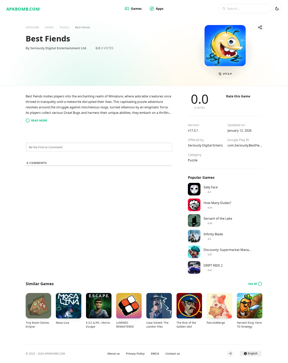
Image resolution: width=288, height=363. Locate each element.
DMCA (155, 353)
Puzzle (192, 160)
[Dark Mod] (277, 8)
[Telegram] (230, 353)
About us (113, 353)
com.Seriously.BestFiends (244, 145)
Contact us (172, 353)
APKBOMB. (23, 9)
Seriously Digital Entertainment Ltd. (205, 145)
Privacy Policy (135, 353)
